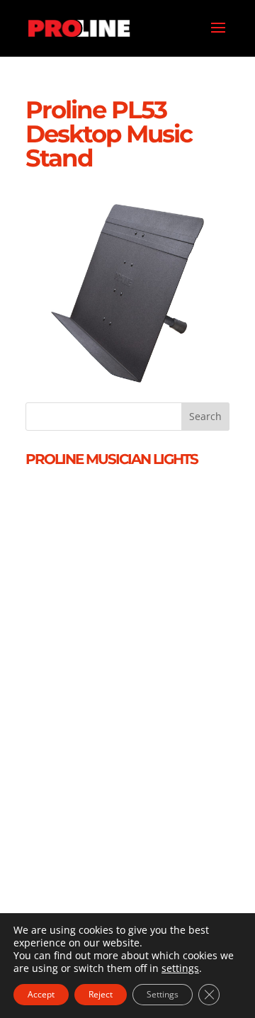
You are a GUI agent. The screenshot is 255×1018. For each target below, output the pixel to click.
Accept (41, 994)
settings (180, 968)
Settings (162, 994)
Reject (101, 994)
